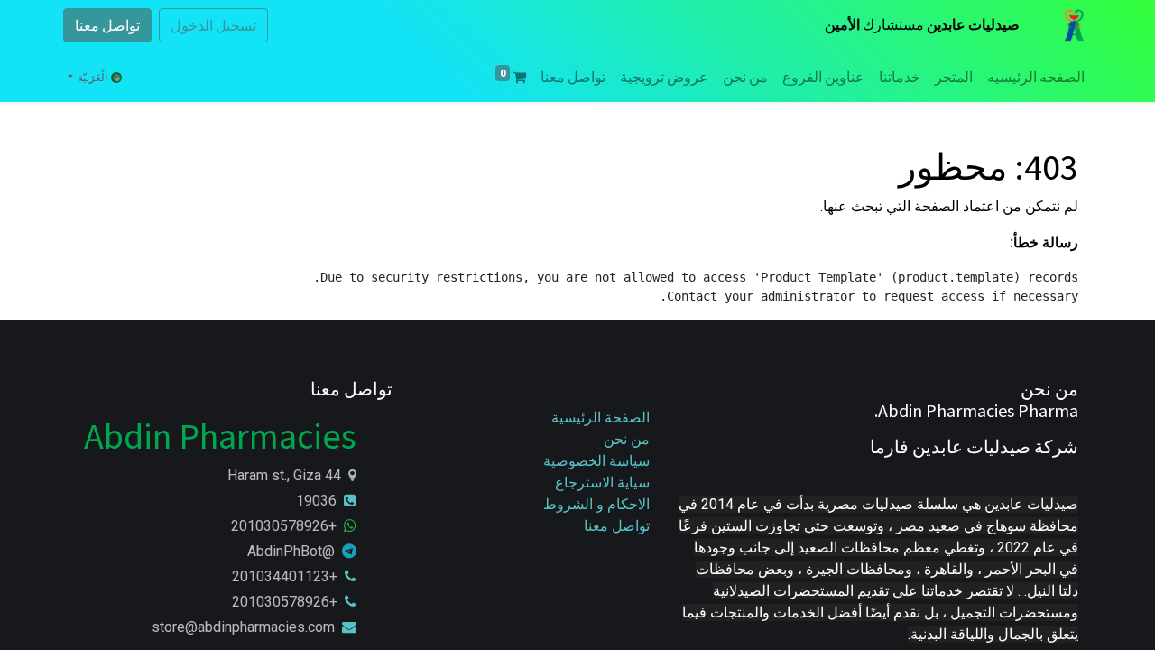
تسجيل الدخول (213, 25)
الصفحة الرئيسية (600, 417)
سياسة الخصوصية (595, 460)
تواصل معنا (107, 25)
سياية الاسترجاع (602, 482)
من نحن (627, 439)
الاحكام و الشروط (596, 504)
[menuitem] (1036, 77)
